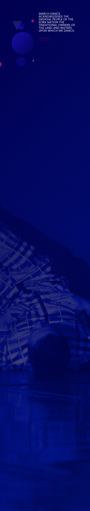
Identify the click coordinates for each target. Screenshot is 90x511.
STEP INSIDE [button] (44, 38)
